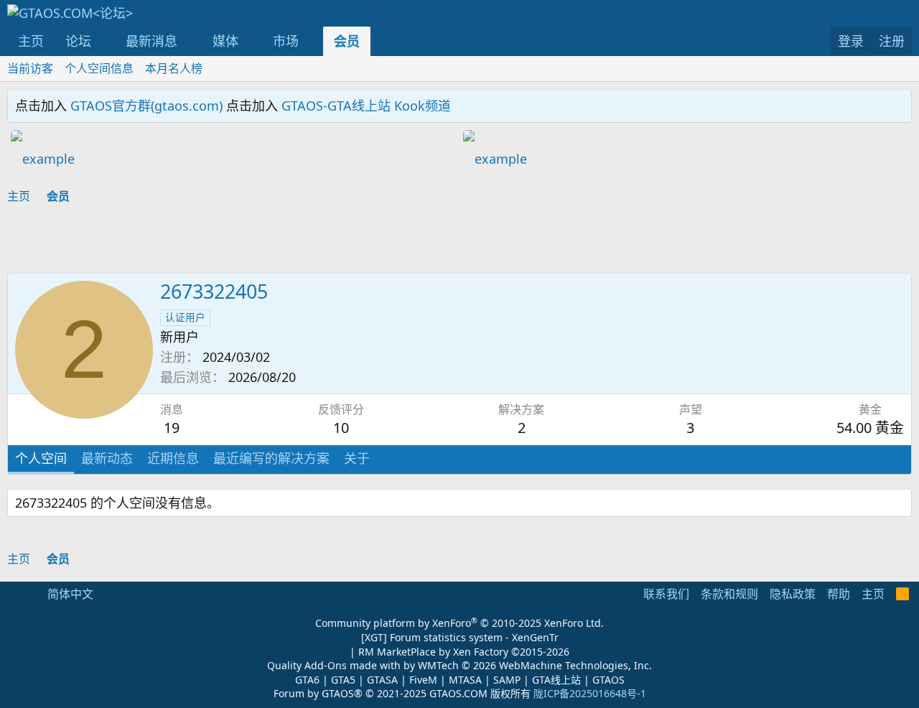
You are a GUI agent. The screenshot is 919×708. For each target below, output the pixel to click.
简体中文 (69, 594)
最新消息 (151, 41)
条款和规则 (729, 594)
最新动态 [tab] (107, 458)
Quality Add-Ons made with (335, 665)
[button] (104, 41)
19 (171, 427)
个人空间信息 (99, 68)
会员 (347, 41)
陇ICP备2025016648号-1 (589, 693)
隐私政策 (793, 594)
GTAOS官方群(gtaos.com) (146, 105)
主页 (31, 41)
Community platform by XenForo (459, 623)
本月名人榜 (173, 68)
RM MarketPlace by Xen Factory (463, 651)
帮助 (838, 594)
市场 (286, 41)
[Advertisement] (233, 240)
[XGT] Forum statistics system (460, 637)
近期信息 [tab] (173, 458)
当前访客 (30, 68)
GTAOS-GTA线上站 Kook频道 (366, 105)
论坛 (78, 41)
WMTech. (535, 665)
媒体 (225, 41)
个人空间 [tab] (41, 458)
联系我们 (666, 594)
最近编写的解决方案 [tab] (271, 458)
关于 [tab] (357, 458)
